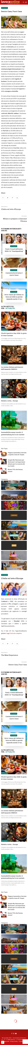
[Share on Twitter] (7, 643)
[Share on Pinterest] (12, 643)
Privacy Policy (14, 1041)
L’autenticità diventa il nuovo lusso (14, 274)
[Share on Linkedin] (17, 643)
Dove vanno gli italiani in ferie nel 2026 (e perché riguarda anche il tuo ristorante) (14, 297)
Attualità (4, 7)
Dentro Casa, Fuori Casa (17, 665)
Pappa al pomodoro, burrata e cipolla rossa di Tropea (17, 453)
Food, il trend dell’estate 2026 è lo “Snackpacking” (14, 250)
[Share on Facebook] (3, 643)
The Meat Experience (9, 655)
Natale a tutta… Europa (9, 401)
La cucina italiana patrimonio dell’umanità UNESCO (12, 368)
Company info (5, 1041)
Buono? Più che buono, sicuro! (15, 470)
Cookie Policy (22, 1041)
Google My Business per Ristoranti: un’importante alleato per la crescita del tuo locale (16, 463)
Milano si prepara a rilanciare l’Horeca (15, 220)
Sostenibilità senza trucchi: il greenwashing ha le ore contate (12, 433)
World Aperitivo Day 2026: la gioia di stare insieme (14, 334)
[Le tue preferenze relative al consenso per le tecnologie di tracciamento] (2, 1042)
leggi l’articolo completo (14, 633)
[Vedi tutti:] (14, 485)
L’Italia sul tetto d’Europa (11, 209)
